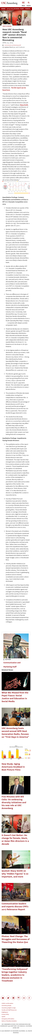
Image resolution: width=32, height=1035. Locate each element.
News (3, 9)
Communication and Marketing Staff (12, 45)
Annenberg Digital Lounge (9, 1008)
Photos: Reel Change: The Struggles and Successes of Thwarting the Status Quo (15, 939)
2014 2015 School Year (15, 9)
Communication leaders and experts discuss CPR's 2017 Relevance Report (15, 906)
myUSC (3, 1016)
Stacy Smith (24, 105)
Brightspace (5, 1012)
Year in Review (6, 26)
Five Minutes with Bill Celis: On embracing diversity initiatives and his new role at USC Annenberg (14, 802)
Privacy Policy (5, 1014)
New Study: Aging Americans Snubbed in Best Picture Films (13, 767)
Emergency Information (8, 1018)
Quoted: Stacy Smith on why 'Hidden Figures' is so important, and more (15, 874)
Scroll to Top (27, 1030)
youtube (3, 998)
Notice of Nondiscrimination (9, 1021)
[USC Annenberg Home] (9, 4)
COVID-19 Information (7, 1003)
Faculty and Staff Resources (9, 1010)
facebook (29, 998)
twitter (8, 998)
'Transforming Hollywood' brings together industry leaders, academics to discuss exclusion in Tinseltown (15, 975)
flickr (24, 998)
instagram (19, 998)
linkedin (13, 998)
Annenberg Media (6, 1005)
